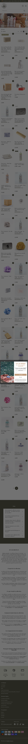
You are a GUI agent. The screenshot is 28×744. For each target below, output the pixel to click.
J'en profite (21, 374)
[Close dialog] (26, 362)
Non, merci (20, 377)
